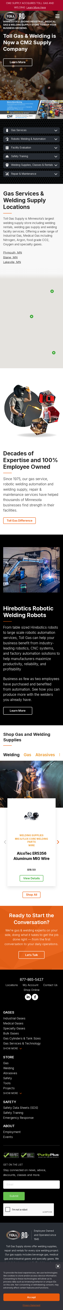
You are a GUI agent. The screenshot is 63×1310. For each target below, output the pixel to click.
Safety (7, 1078)
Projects (9, 1088)
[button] (58, 1266)
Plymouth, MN (12, 252)
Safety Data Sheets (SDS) (20, 1107)
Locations (12, 985)
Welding (8, 1068)
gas (27, 754)
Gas (6, 1063)
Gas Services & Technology (22, 1043)
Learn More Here (36, 7)
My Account (30, 985)
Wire (31, 845)
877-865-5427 (31, 979)
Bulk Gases (11, 1033)
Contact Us (50, 985)
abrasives (45, 754)
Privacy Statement (31, 1305)
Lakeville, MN (12, 262)
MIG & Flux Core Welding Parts (31, 840)
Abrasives (10, 1073)
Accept (31, 1297)
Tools (7, 1083)
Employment (12, 1132)
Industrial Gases (14, 1018)
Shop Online (31, 990)
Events (8, 1137)
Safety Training (13, 1112)
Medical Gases (13, 1023)
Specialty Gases (14, 1028)
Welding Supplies (31, 835)
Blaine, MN (10, 257)
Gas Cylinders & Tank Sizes (22, 1038)
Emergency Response (18, 1117)
